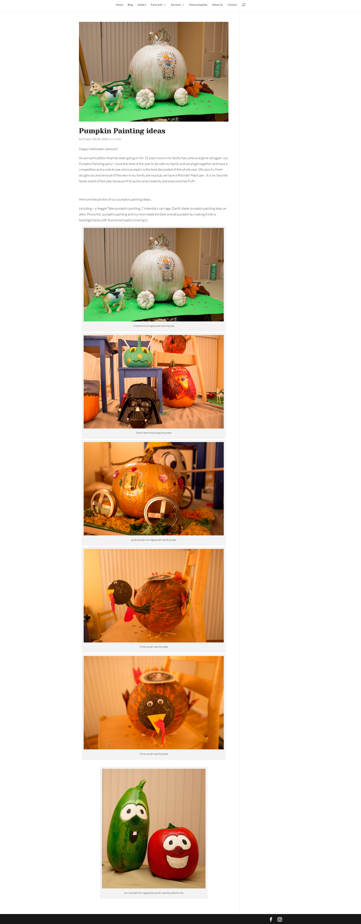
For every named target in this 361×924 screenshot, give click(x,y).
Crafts (117, 139)
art (111, 139)
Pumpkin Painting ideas (122, 131)
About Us (217, 4)
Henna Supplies (198, 4)
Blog (130, 4)
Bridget (86, 139)
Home (119, 4)
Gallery (142, 4)
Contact (232, 4)
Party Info (156, 4)
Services (176, 4)
